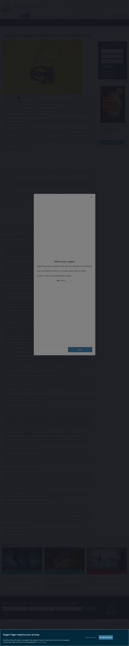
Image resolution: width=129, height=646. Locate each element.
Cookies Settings (90, 637)
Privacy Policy (42, 642)
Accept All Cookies (106, 637)
